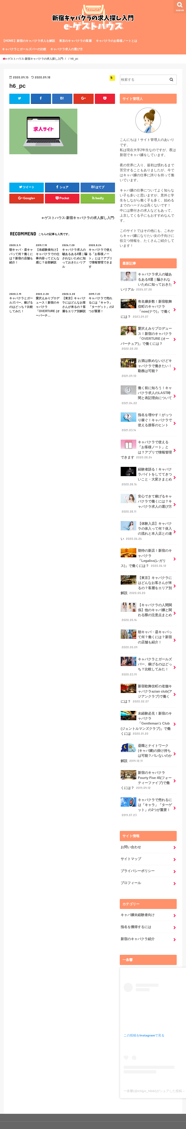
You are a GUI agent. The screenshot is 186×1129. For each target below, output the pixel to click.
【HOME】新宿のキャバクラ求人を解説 (28, 40)
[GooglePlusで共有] (83, 98)
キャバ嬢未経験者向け (138, 915)
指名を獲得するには (136, 927)
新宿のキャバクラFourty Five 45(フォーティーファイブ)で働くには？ (146, 780)
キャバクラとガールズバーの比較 (24, 49)
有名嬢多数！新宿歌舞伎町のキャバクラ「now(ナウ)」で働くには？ (146, 309)
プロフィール (131, 883)
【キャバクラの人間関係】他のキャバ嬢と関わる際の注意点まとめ (147, 612)
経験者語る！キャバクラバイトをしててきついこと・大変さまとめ (147, 477)
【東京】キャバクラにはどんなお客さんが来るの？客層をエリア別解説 (146, 585)
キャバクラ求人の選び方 (66, 49)
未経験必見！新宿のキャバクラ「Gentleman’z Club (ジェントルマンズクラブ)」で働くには (146, 723)
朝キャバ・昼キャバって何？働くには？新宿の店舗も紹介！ (147, 639)
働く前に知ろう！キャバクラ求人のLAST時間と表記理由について (147, 395)
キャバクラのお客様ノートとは (116, 40)
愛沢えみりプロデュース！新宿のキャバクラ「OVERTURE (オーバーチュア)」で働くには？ (146, 338)
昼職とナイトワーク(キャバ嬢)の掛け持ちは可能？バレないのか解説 (146, 753)
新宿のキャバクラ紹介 (138, 939)
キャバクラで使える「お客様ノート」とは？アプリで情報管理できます (146, 449)
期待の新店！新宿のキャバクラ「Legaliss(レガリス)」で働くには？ (146, 558)
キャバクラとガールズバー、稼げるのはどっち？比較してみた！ (147, 666)
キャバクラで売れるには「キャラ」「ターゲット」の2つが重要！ (147, 807)
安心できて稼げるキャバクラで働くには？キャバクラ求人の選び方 (147, 504)
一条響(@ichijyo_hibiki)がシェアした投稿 (153, 1091)
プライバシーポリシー (138, 871)
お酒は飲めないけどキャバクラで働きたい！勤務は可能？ (147, 368)
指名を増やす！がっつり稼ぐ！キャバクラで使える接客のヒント (147, 422)
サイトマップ (131, 859)
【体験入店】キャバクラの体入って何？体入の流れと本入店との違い (146, 531)
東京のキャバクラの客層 (75, 40)
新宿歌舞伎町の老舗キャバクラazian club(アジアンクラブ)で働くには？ (146, 693)
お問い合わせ (131, 847)
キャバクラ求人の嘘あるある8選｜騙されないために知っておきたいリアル (146, 281)
